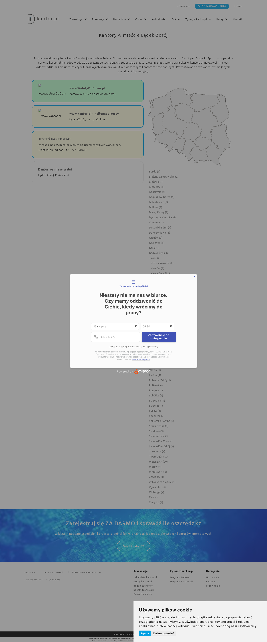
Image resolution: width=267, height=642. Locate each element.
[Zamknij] (194, 276)
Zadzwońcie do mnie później (158, 336)
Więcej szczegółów (141, 359)
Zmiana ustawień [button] (163, 633)
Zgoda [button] (145, 633)
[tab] (133, 284)
